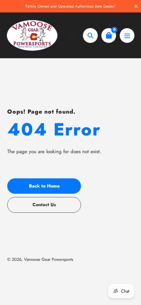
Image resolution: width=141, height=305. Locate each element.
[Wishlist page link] (76, 35)
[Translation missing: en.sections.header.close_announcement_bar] (136, 6)
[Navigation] (127, 35)
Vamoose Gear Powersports (48, 259)
